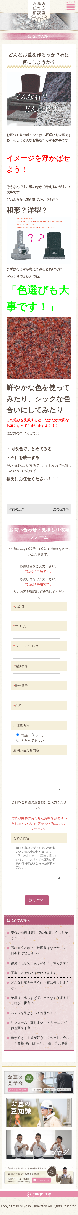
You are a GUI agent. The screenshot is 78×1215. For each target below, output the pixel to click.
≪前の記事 (17, 509)
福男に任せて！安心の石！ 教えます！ (40, 963)
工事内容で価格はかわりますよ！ (35, 972)
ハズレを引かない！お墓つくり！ (35, 1013)
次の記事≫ (61, 509)
